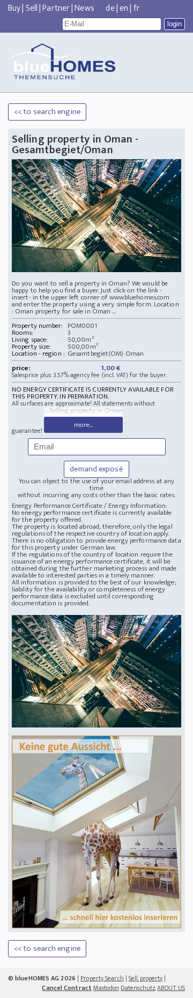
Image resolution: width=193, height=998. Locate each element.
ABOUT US (171, 987)
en (124, 8)
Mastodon (106, 987)
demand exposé (96, 469)
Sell (32, 8)
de (110, 8)
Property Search (102, 978)
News (84, 8)
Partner (56, 8)
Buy (14, 8)
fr (136, 8)
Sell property (145, 978)
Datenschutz (138, 987)
